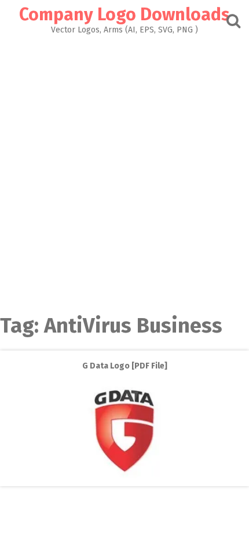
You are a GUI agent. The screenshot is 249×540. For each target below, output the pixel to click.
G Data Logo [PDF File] (124, 366)
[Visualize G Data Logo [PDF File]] (124, 478)
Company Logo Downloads (124, 14)
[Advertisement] (124, 164)
